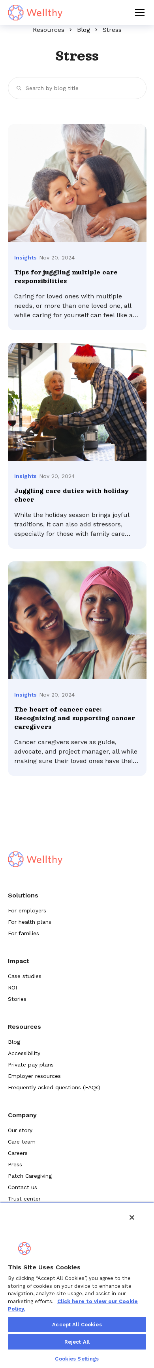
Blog (83, 29)
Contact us (22, 1187)
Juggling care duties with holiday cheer (71, 495)
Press (15, 1164)
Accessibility (24, 1053)
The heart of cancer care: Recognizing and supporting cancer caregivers (74, 718)
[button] (138, 12)
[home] (35, 12)
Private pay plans (31, 1064)
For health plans (29, 922)
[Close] (132, 1217)
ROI (12, 987)
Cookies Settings (77, 1359)
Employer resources (34, 1076)
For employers (27, 910)
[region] (77, 1285)
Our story (20, 1130)
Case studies (24, 976)
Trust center (24, 1198)
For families (23, 933)
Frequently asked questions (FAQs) (54, 1087)
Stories (17, 999)
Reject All (77, 1342)
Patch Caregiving (30, 1176)
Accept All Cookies (76, 1325)
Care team (22, 1141)
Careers (18, 1153)
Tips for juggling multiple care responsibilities (66, 277)
